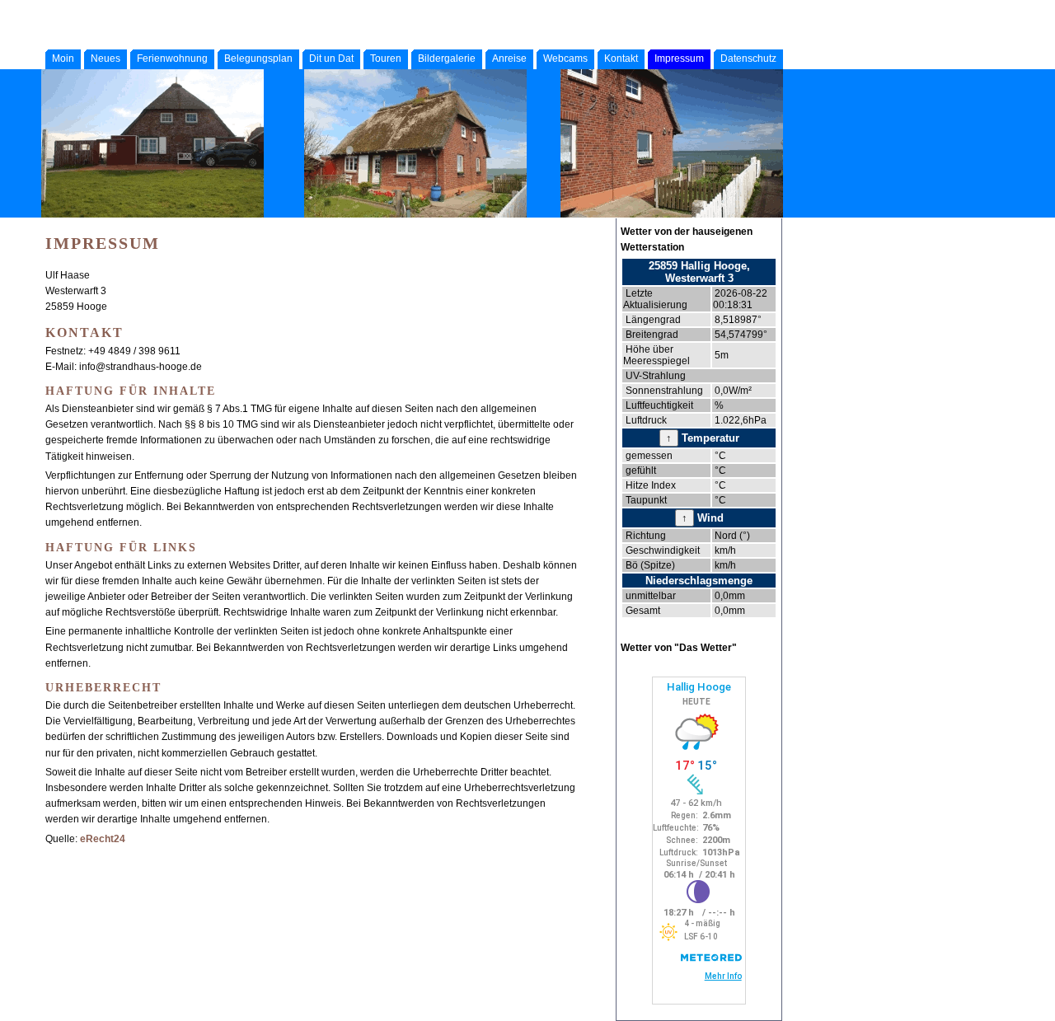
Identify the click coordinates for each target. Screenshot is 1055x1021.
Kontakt (621, 58)
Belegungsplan (258, 58)
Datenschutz (748, 58)
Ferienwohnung (172, 58)
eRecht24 (102, 839)
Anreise (509, 58)
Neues (105, 58)
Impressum (679, 58)
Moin (63, 58)
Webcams (565, 58)
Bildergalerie (447, 58)
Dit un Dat (331, 58)
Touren (385, 58)
